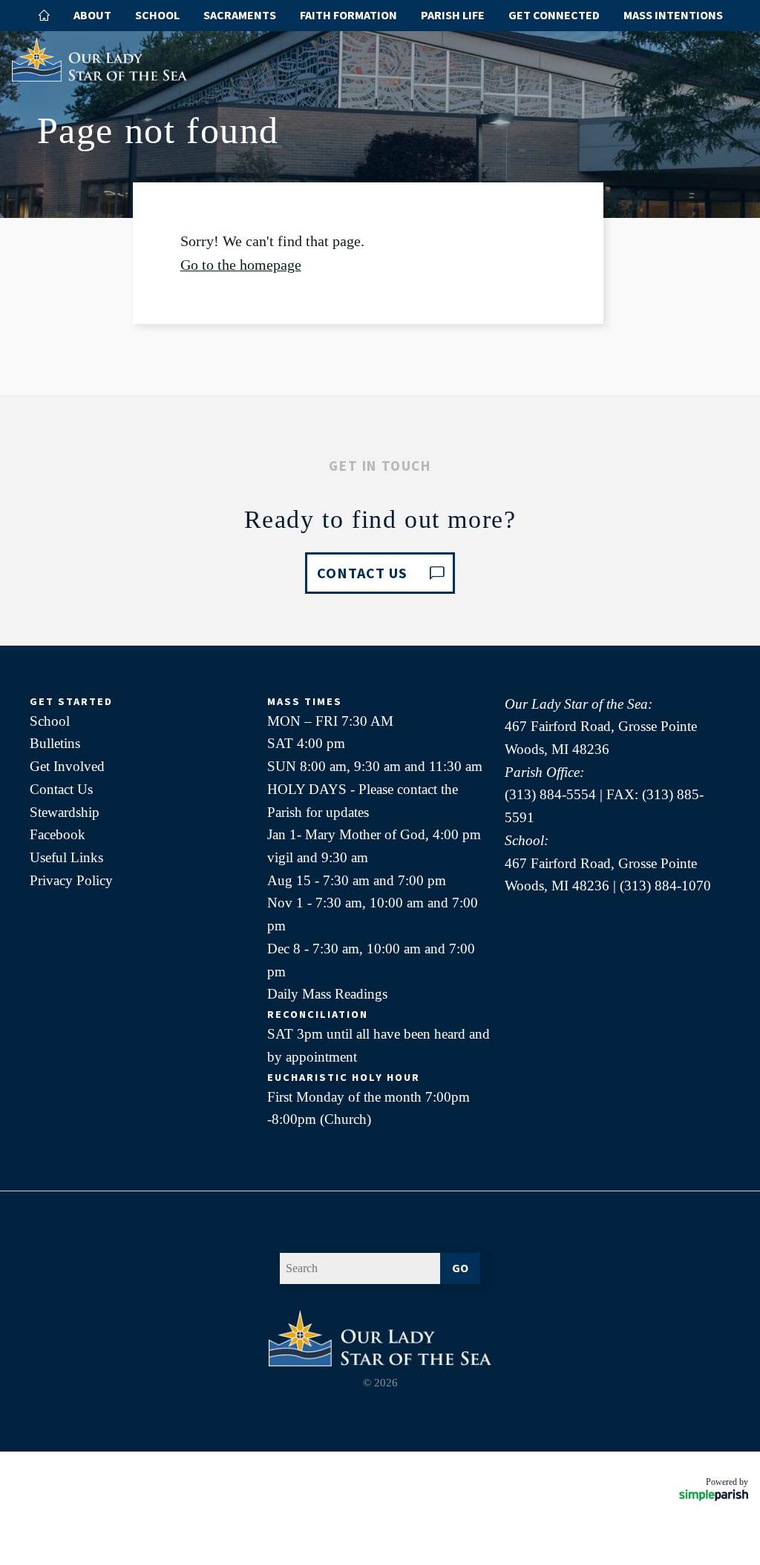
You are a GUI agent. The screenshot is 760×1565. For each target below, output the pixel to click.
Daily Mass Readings (327, 994)
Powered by (727, 1482)
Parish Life (453, 14)
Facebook (57, 834)
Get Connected (554, 14)
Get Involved (67, 766)
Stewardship (64, 812)
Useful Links (66, 857)
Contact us (362, 572)
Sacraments (239, 14)
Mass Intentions (673, 14)
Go (460, 1267)
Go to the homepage (240, 265)
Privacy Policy (71, 880)
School (157, 14)
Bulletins (55, 743)
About (92, 14)
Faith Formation (348, 14)
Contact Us (61, 789)
